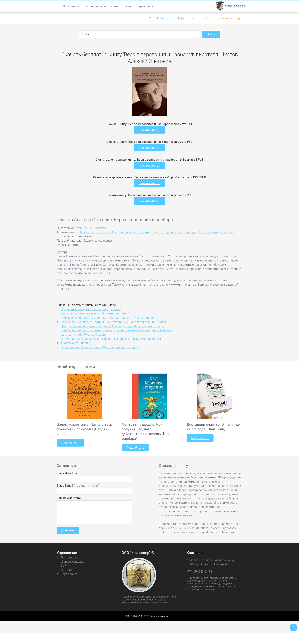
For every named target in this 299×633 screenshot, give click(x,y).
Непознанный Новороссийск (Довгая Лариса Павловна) (100, 347)
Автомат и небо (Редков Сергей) (83, 334)
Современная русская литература (135, 232)
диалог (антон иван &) (76, 343)
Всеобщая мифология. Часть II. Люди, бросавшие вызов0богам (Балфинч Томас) (117, 330)
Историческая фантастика (216, 232)
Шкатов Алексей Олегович (89, 228)
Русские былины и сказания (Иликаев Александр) (95, 313)
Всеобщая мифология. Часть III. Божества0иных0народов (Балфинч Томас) (113, 322)
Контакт (127, 6)
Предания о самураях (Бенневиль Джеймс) (91, 309)
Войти (113, 6)
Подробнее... (70, 443)
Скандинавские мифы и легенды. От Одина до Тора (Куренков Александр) (112, 326)
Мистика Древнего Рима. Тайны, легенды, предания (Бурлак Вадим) (108, 318)
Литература (71, 6)
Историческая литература (179, 232)
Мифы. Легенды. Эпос (95, 232)
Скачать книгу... (149, 130)
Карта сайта (145, 6)
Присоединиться (94, 6)
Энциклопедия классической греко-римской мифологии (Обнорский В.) (111, 339)
